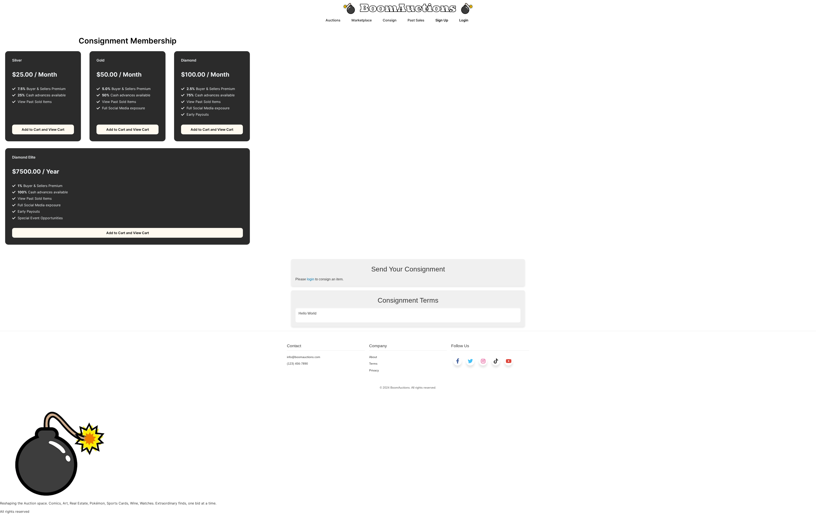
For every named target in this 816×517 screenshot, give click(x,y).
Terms (373, 363)
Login (463, 20)
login (310, 279)
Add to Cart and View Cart (43, 129)
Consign (390, 20)
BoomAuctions (408, 8)
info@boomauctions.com (303, 357)
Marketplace (361, 20)
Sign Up (441, 20)
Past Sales (416, 20)
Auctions (333, 20)
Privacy (374, 370)
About (373, 357)
